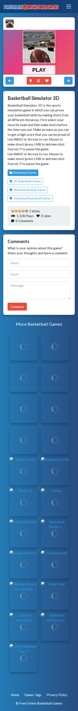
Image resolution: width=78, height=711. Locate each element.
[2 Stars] (16, 211)
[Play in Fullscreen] (38, 81)
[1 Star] (13, 211)
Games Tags (33, 695)
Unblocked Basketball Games (32, 198)
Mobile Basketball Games (29, 190)
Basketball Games (24, 172)
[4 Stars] (23, 211)
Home (15, 695)
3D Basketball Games (27, 181)
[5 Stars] (26, 211)
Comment (17, 307)
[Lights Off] (30, 81)
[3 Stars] (19, 211)
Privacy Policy (57, 695)
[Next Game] (9, 81)
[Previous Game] (68, 81)
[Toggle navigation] (69, 6)
